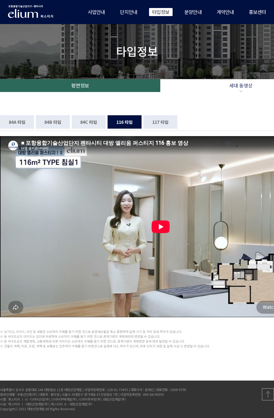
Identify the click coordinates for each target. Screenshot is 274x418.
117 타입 (160, 122)
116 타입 (124, 122)
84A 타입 (17, 122)
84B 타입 (52, 122)
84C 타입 (88, 122)
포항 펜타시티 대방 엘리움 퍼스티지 (35, 11)
